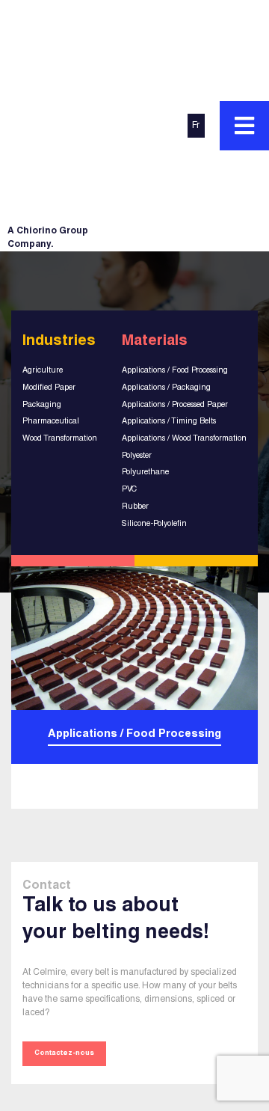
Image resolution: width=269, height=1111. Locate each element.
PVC (129, 490)
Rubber (135, 507)
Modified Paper (48, 388)
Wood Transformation (59, 439)
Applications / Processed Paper (175, 405)
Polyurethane (145, 472)
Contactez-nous (64, 1053)
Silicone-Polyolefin (154, 524)
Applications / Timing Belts (169, 421)
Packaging (41, 405)
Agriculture (42, 371)
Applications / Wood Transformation (184, 439)
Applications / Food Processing (175, 371)
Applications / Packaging (166, 388)
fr (196, 125)
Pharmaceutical (50, 421)
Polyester (137, 456)
